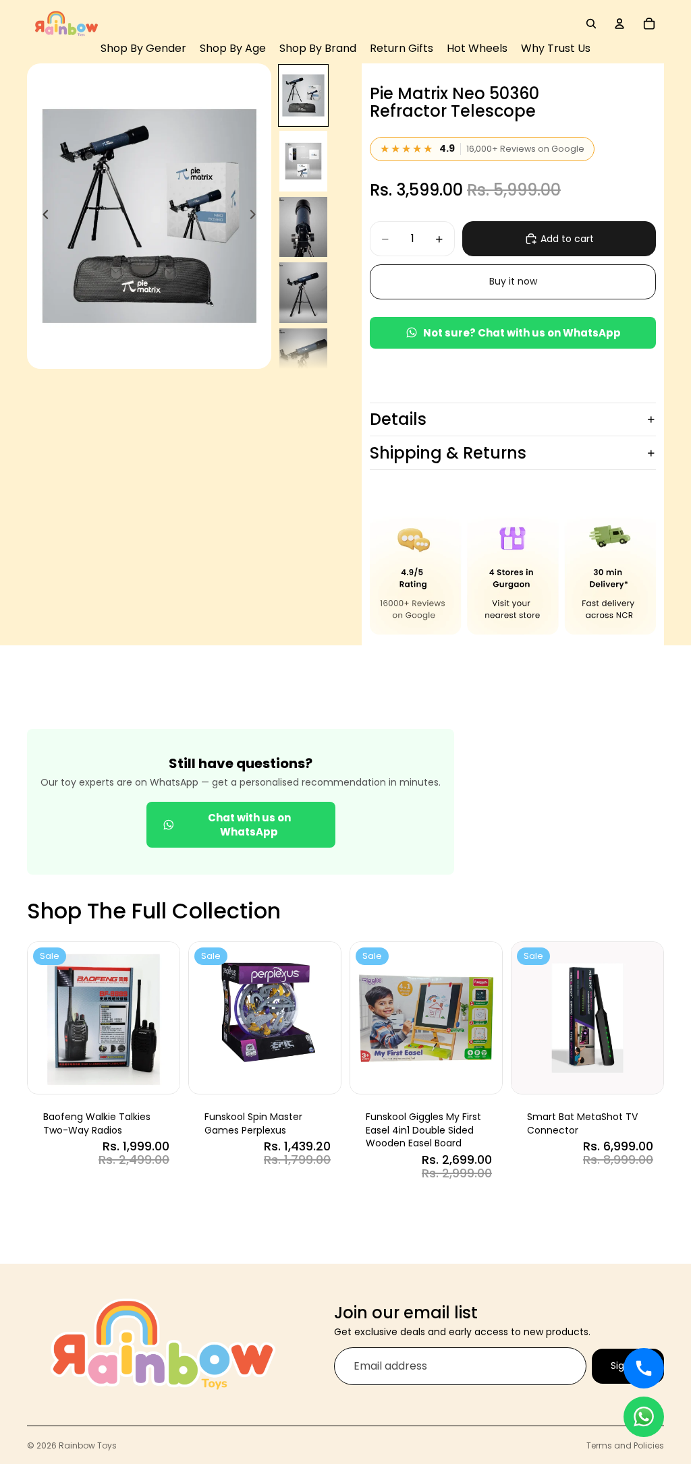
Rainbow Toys (88, 1445)
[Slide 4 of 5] (303, 292)
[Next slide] (256, 216)
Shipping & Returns (448, 453)
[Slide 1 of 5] (303, 95)
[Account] (619, 23)
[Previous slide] (42, 216)
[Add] (159, 1073)
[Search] (591, 23)
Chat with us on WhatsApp (249, 825)
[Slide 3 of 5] (303, 227)
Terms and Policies (625, 1445)
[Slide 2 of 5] (303, 161)
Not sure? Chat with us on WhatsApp (522, 333)
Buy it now (513, 281)
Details (398, 419)
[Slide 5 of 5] (303, 358)
